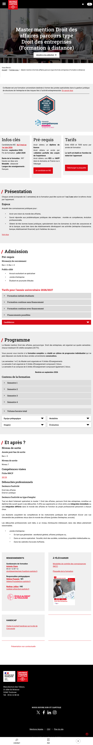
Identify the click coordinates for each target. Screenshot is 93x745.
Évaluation (54, 425)
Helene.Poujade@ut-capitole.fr (18, 581)
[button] (46, 296)
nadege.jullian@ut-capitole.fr (17, 589)
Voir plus (5, 234)
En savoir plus (67, 90)
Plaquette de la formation (63, 571)
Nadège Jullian (12, 586)
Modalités (53, 418)
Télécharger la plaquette (76, 168)
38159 (4, 477)
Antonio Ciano (12, 566)
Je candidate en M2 (43, 170)
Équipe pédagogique (12, 418)
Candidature (9, 322)
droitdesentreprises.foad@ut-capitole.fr (21, 571)
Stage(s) (7, 425)
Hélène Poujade (12, 579)
